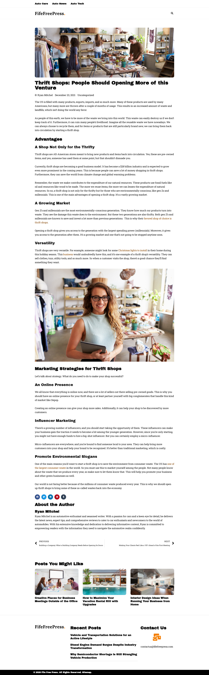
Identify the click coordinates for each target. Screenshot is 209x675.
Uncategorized (85, 95)
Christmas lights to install (132, 250)
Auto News (59, 3)
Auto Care (41, 3)
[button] (172, 13)
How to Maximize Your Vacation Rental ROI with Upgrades (100, 601)
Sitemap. (87, 672)
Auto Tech (77, 3)
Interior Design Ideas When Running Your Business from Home (150, 601)
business (68, 254)
